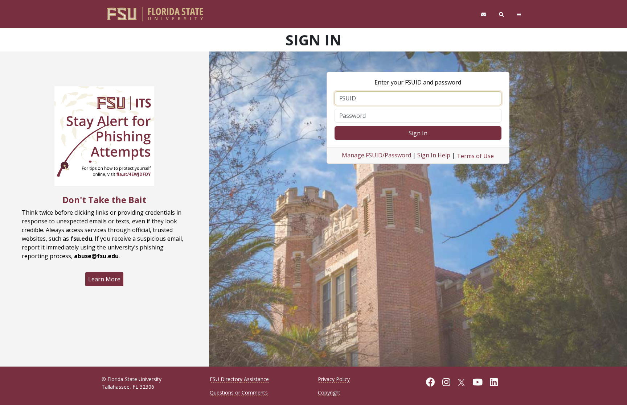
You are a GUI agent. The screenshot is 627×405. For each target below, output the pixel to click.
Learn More (104, 279)
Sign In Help (433, 155)
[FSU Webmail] (483, 14)
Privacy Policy (334, 379)
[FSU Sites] (519, 14)
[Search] (501, 14)
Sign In (418, 133)
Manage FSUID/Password (376, 155)
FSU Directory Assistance (239, 379)
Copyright (329, 392)
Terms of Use (475, 156)
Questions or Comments (239, 392)
